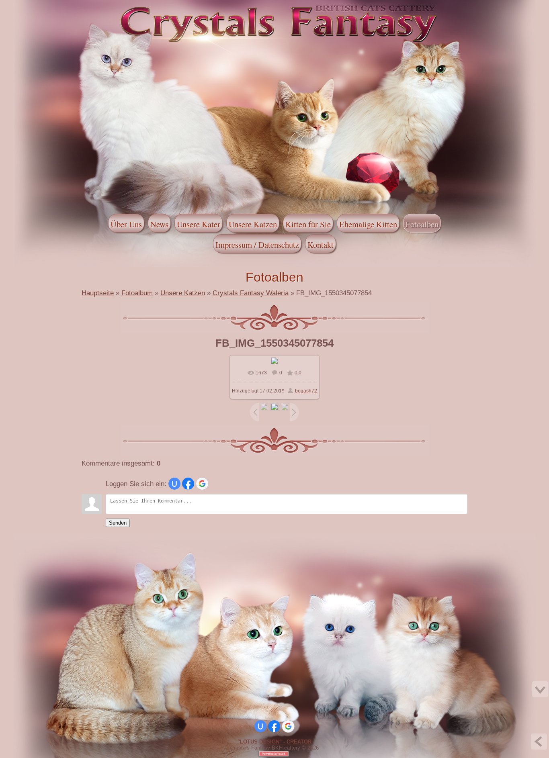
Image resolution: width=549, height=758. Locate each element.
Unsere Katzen (182, 293)
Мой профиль (55, 5)
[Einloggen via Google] (202, 483)
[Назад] (539, 741)
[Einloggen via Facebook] (188, 484)
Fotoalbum (137, 293)
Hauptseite (98, 293)
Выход (63, 5)
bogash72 (306, 391)
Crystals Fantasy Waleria (251, 293)
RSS (71, 5)
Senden (118, 523)
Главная (47, 5)
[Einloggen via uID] (174, 484)
